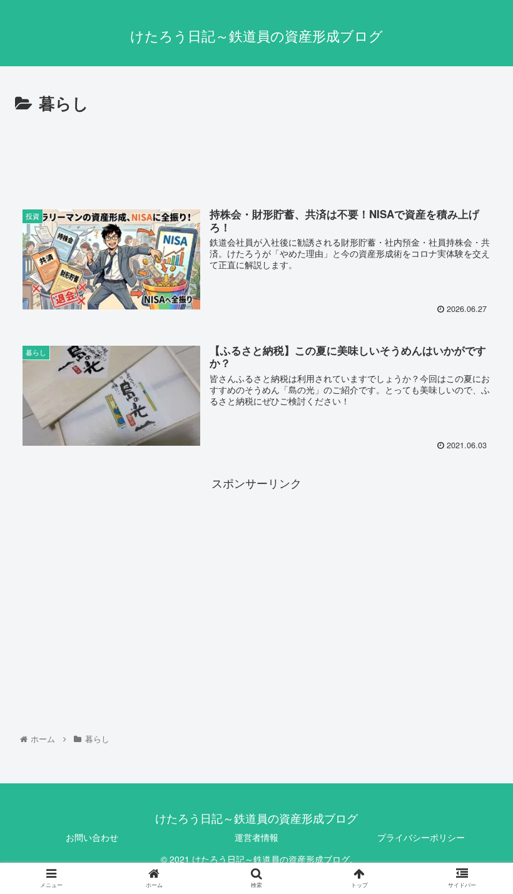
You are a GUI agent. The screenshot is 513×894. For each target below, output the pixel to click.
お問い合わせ (92, 837)
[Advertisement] (256, 152)
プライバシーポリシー (421, 837)
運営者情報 (256, 837)
